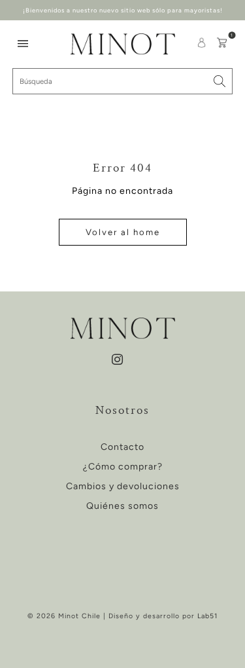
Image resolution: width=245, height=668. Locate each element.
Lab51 (207, 616)
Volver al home (123, 232)
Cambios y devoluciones (123, 486)
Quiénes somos (122, 505)
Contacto (122, 447)
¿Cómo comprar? (123, 466)
